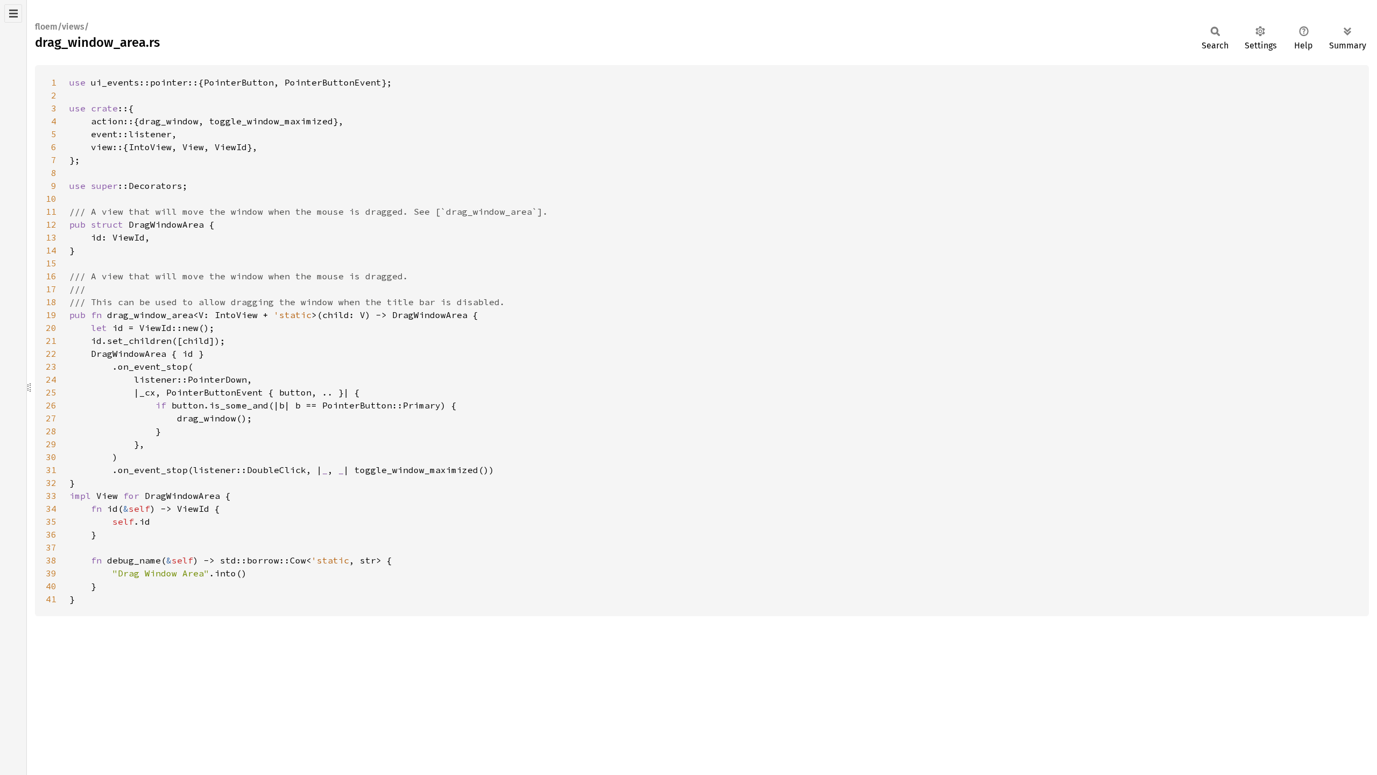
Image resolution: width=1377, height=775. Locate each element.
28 (51, 431)
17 (51, 289)
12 (51, 224)
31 (51, 469)
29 (51, 444)
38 (51, 560)
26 (51, 405)
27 (51, 418)
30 (51, 457)
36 (51, 534)
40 (51, 586)
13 (51, 237)
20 (51, 327)
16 (51, 276)
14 (51, 250)
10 (51, 198)
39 (51, 573)
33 (51, 495)
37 (51, 547)
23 (51, 366)
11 (51, 211)
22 (51, 353)
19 (51, 314)
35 (51, 521)
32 (51, 482)
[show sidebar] (13, 13)
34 (51, 508)
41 (51, 599)
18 (51, 302)
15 (51, 263)
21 (51, 340)
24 (51, 379)
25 (51, 392)
